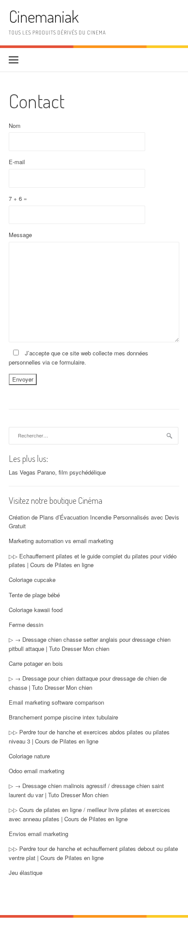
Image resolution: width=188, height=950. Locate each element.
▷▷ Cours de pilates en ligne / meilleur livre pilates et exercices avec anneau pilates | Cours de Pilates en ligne (89, 814)
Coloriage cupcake (32, 579)
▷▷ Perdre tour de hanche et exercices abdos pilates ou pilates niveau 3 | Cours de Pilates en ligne (89, 736)
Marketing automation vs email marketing (61, 541)
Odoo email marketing (36, 771)
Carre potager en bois (36, 663)
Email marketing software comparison (56, 702)
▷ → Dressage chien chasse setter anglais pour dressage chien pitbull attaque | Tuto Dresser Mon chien (90, 644)
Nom (15, 125)
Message (20, 235)
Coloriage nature (29, 756)
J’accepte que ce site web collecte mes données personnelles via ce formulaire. (78, 357)
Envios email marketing (38, 834)
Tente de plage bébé (34, 595)
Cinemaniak (44, 16)
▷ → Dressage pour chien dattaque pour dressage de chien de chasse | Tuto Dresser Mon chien (88, 683)
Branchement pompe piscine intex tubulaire (63, 717)
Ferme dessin (26, 624)
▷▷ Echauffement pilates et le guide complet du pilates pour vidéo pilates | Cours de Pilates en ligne (93, 560)
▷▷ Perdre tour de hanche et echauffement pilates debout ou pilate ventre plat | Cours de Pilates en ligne (93, 853)
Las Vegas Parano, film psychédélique (57, 472)
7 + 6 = (18, 198)
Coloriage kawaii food (36, 610)
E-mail (17, 162)
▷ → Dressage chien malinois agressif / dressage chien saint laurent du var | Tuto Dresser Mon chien (86, 790)
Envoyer (22, 379)
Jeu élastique (25, 872)
